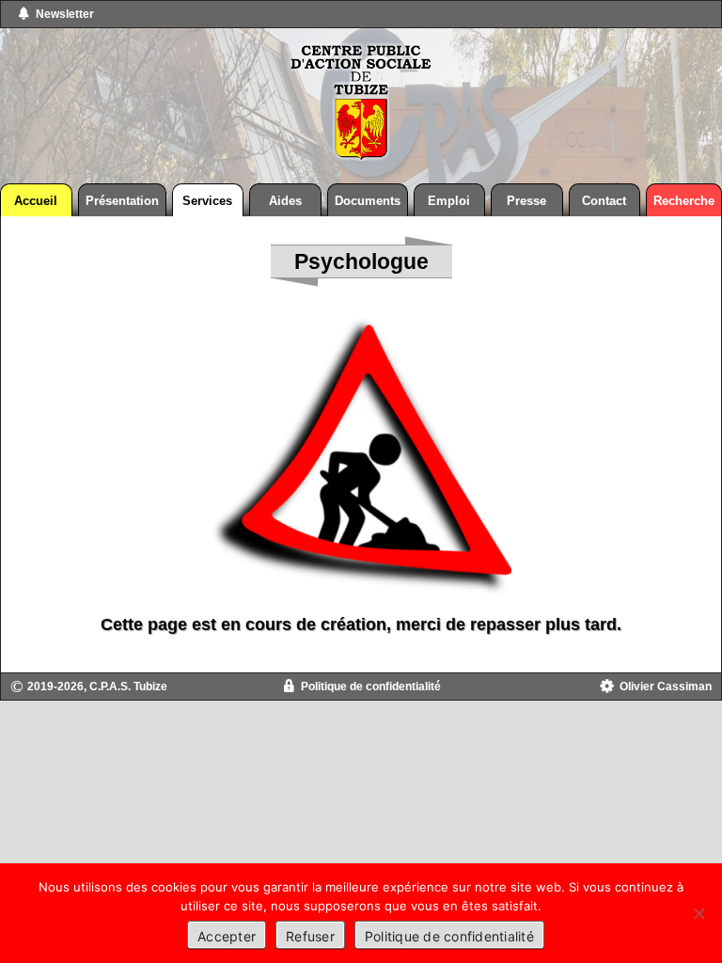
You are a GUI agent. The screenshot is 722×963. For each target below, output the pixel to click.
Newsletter (65, 14)
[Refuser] (698, 913)
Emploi (449, 201)
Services (207, 201)
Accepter (226, 936)
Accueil (35, 201)
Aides (285, 201)
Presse (526, 201)
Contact (604, 201)
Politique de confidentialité (371, 686)
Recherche (683, 201)
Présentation (122, 201)
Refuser (310, 936)
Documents (367, 201)
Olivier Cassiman (666, 686)
